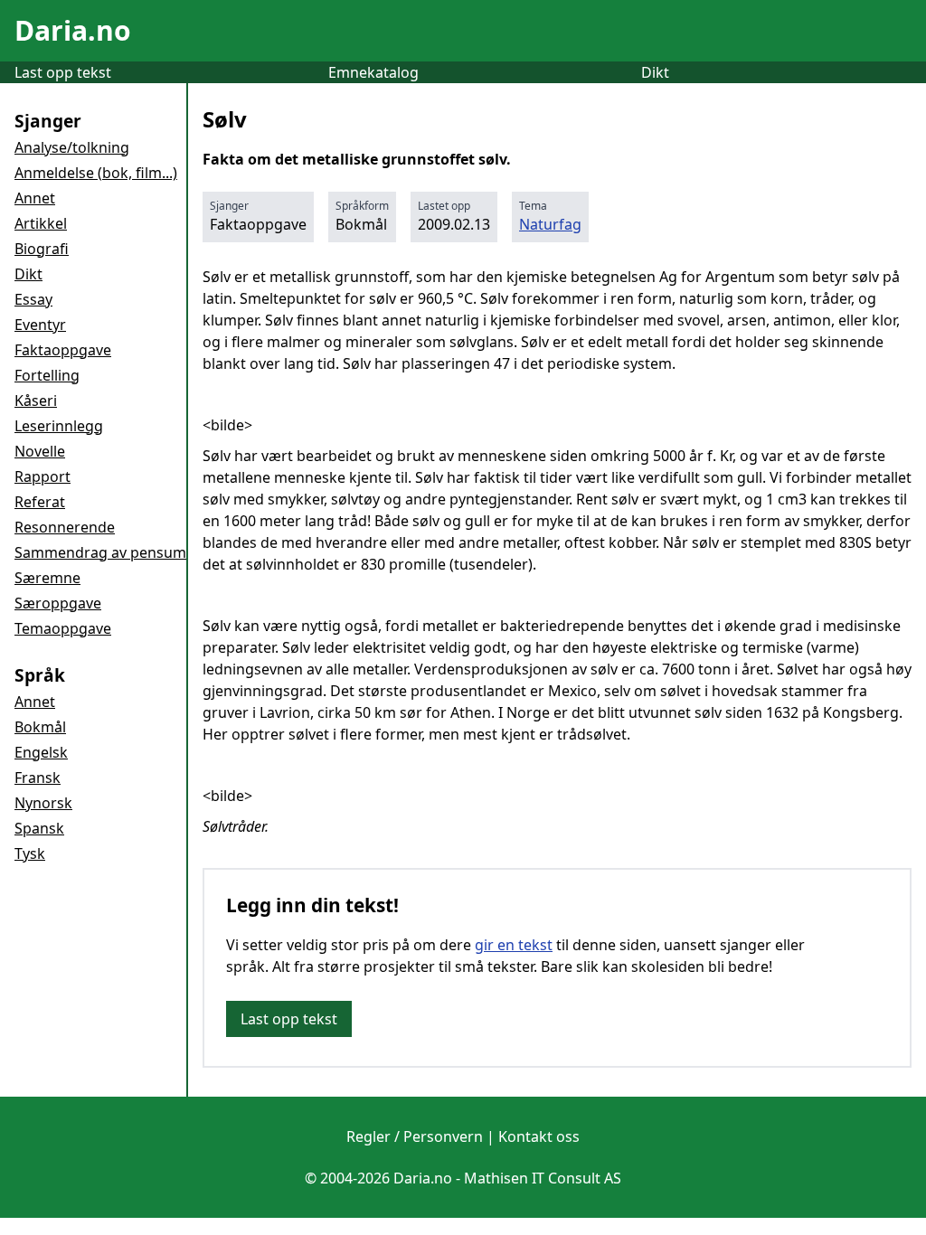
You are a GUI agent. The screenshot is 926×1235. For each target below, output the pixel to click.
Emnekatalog (373, 72)
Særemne (47, 578)
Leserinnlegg (58, 426)
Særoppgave (57, 603)
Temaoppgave (62, 628)
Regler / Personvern (414, 1136)
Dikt (655, 72)
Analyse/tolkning (71, 147)
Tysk (29, 853)
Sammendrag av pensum (100, 552)
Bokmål (40, 727)
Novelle (39, 451)
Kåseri (35, 400)
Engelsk (41, 752)
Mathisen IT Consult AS (542, 1178)
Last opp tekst (62, 72)
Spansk (39, 828)
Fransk (37, 777)
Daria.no (72, 30)
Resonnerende (64, 527)
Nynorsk (43, 803)
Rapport (42, 476)
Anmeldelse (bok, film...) (95, 173)
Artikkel (40, 223)
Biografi (41, 249)
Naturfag (550, 224)
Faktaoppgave (62, 350)
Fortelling (47, 375)
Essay (33, 299)
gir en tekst (514, 945)
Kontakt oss (539, 1136)
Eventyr (40, 325)
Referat (39, 502)
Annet (34, 198)
